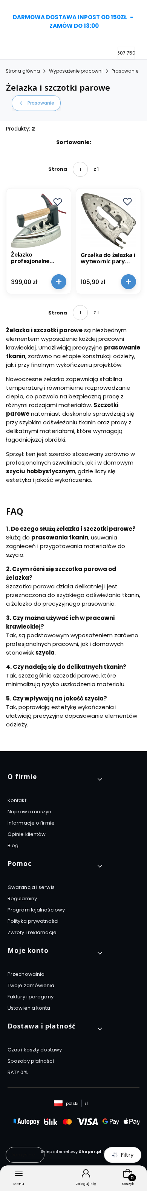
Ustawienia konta (29, 1008)
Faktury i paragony (31, 996)
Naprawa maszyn (29, 811)
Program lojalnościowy (36, 909)
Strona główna (23, 71)
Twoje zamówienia (31, 985)
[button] (57, 201)
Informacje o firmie (31, 822)
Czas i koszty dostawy (35, 1049)
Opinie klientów (27, 834)
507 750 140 (130, 53)
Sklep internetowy (71, 1151)
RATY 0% (18, 1072)
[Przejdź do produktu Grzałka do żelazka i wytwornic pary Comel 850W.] (108, 221)
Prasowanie (125, 71)
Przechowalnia (26, 974)
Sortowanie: (73, 142)
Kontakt (17, 800)
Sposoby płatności (31, 1061)
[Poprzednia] (8, 22)
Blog (13, 845)
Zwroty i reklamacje (32, 932)
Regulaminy (22, 898)
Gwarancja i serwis (31, 887)
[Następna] (138, 22)
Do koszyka (58, 281)
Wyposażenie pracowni (76, 71)
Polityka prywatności (33, 921)
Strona (57, 169)
